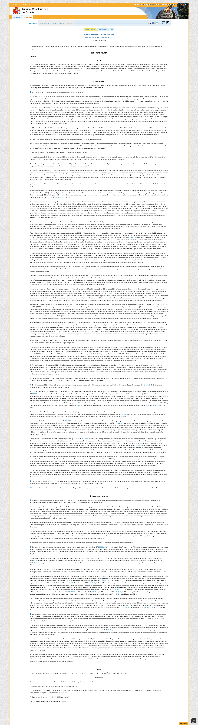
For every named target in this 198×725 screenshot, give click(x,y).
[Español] (181, 5)
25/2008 (92, 583)
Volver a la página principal (22, 4)
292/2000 (133, 237)
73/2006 (118, 592)
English (183, 5)
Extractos (54, 23)
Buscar (150, 22)
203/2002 (150, 607)
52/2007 (70, 583)
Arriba (194, 722)
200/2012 (147, 385)
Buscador (17, 17)
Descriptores (70, 23)
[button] (90, 29)
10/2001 (127, 607)
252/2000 (72, 592)
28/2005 (104, 580)
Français (185, 5)
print (157, 22)
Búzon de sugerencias (163, 22)
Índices (61, 23)
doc (153, 22)
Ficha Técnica (44, 23)
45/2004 (118, 594)
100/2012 (56, 380)
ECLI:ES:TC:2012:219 (99, 41)
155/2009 (58, 197)
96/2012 (35, 394)
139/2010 (117, 589)
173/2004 (95, 592)
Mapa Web (183, 723)
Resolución (28, 17)
